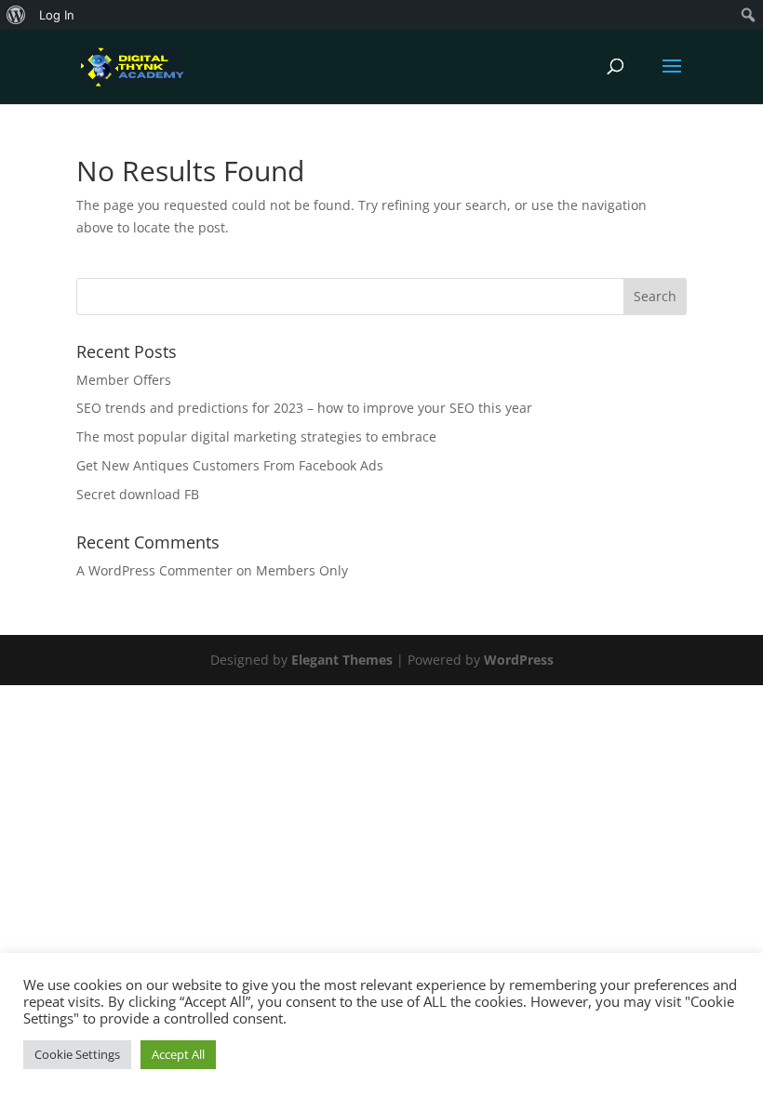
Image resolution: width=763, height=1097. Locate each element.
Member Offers (123, 380)
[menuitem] (16, 15)
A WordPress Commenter (154, 570)
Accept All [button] (178, 1054)
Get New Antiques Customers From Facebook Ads (229, 465)
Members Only (302, 570)
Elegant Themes (342, 659)
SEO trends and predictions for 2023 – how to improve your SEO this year (304, 407)
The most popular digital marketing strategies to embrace (256, 436)
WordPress (519, 659)
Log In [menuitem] (56, 14)
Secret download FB (137, 494)
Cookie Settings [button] (77, 1054)
